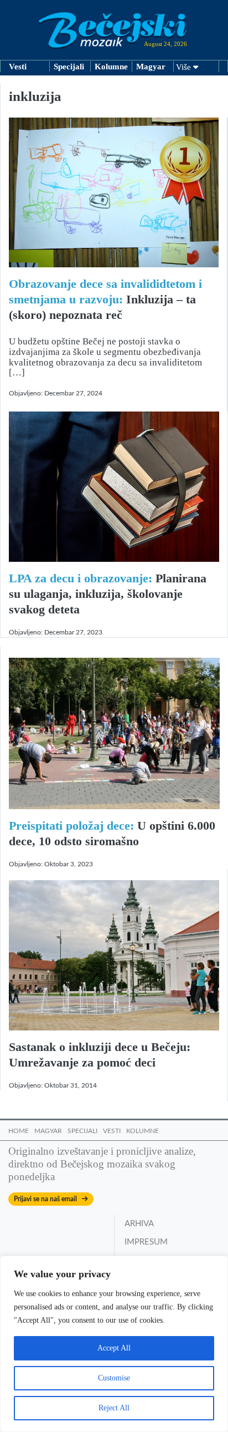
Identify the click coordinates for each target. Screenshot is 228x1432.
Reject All (114, 1408)
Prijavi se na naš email (48, 1199)
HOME (18, 1131)
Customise (114, 1378)
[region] (114, 1344)
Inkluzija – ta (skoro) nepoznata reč (105, 299)
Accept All (114, 1348)
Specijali (69, 66)
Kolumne (111, 66)
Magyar (150, 66)
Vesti (18, 66)
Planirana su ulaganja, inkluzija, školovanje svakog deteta (107, 593)
